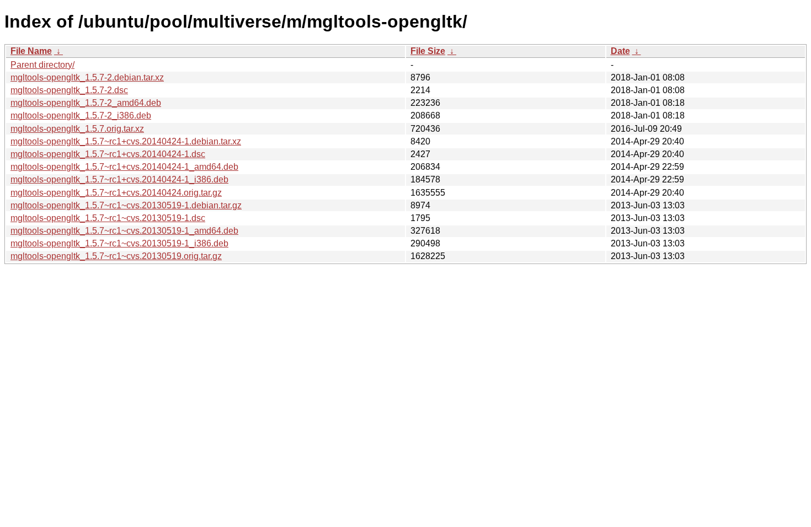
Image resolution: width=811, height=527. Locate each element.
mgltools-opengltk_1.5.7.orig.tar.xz (77, 128)
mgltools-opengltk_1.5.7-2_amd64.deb (85, 102)
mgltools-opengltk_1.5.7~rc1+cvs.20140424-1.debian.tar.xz (125, 141)
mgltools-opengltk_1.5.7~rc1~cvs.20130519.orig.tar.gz (116, 256)
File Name (31, 51)
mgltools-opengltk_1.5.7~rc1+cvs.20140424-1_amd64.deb (124, 166)
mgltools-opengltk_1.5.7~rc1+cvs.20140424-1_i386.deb (119, 179)
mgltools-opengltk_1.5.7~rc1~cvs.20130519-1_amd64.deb (124, 230)
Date (620, 51)
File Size (427, 51)
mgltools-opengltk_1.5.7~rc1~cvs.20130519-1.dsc (107, 218)
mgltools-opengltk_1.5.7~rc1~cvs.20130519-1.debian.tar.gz (126, 205)
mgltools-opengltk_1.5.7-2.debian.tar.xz (87, 77)
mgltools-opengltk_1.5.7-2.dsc (69, 90)
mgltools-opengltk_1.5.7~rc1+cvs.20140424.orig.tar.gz (116, 192)
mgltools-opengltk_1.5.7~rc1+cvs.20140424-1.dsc (107, 154)
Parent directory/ (42, 64)
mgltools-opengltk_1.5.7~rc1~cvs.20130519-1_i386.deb (119, 243)
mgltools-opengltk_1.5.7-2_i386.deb (80, 115)
